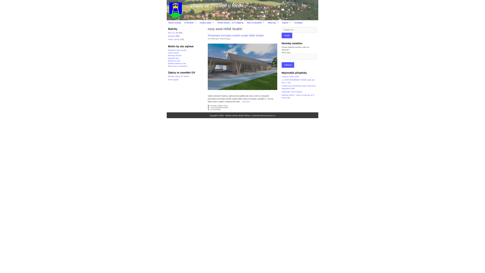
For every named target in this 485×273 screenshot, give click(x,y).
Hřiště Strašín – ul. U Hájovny (231, 23)
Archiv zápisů (173, 80)
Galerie (285, 23)
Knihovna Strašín (175, 55)
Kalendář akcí (173, 58)
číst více (246, 101)
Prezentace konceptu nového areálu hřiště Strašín (236, 35)
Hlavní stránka (174, 23)
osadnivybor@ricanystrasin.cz (264, 116)
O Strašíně (189, 23)
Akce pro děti (173, 33)
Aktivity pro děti (174, 61)
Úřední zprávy (223, 106)
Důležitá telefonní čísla (177, 63)
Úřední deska (173, 53)
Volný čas (272, 23)
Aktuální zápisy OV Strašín (178, 76)
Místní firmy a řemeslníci (178, 66)
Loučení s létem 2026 (290, 77)
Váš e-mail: (286, 52)
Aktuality (213, 106)
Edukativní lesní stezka (177, 50)
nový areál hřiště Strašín (219, 108)
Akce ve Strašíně (254, 23)
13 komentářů (215, 109)
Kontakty (298, 23)
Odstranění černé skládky (292, 92)
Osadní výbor (206, 23)
